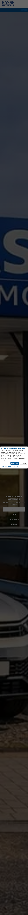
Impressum (15, 466)
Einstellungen (23, 463)
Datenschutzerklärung (6, 466)
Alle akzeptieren (14, 463)
